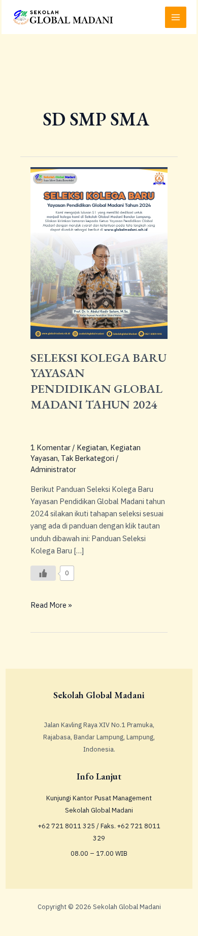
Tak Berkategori (87, 458)
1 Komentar (50, 447)
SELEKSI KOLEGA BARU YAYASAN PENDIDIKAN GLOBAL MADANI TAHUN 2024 (98, 381)
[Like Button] (43, 573)
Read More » (51, 604)
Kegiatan (92, 447)
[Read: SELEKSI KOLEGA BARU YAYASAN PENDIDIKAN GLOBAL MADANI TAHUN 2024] (99, 252)
